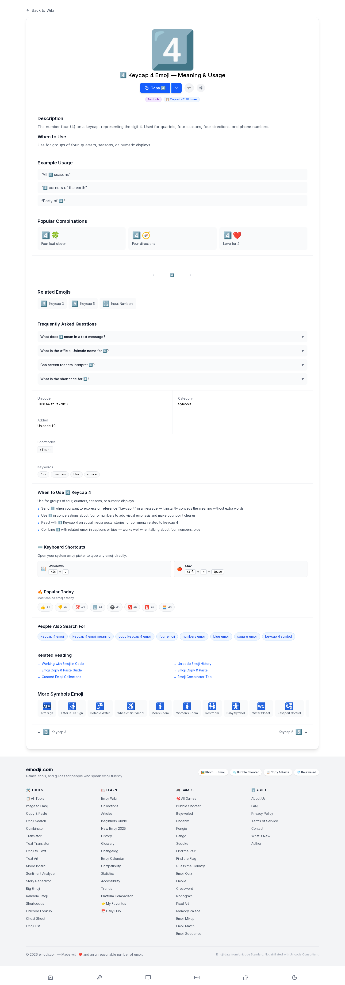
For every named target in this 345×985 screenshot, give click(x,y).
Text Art (32, 858)
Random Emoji (37, 896)
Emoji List (33, 926)
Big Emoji (33, 888)
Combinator (35, 828)
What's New (260, 836)
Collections (109, 806)
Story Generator (38, 881)
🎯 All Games (186, 798)
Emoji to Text (36, 851)
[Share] (201, 88)
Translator (34, 836)
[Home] (50, 977)
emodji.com (39, 769)
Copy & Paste (36, 813)
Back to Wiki (43, 10)
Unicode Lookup (39, 911)
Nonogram (184, 896)
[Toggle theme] (294, 977)
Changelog (109, 851)
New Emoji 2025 (113, 828)
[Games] (196, 977)
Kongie (181, 828)
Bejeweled (184, 813)
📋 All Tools (35, 798)
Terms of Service (264, 821)
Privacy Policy (262, 813)
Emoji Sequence (188, 934)
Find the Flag (186, 858)
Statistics (108, 873)
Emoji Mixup (185, 919)
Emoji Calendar (112, 858)
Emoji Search (36, 821)
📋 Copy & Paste (277, 772)
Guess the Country (190, 866)
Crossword (184, 888)
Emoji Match (185, 926)
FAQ (254, 806)
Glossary (108, 843)
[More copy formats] (176, 88)
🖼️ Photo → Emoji (213, 772)
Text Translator (38, 843)
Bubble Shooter (188, 806)
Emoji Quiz (184, 873)
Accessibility (110, 881)
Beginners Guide (114, 821)
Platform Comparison (117, 896)
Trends (106, 888)
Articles (106, 813)
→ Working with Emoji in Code (61, 664)
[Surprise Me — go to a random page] (245, 977)
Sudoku (182, 843)
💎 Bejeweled (306, 772)
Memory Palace (188, 911)
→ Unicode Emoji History (192, 664)
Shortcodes (35, 903)
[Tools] (99, 977)
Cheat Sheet (35, 919)
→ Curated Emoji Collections (59, 677)
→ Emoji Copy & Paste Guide (60, 670)
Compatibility (111, 866)
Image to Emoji (37, 806)
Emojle (181, 881)
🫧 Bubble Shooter (246, 772)
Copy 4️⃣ (158, 88)
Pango (181, 836)
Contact (257, 828)
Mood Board (36, 866)
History (106, 836)
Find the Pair (186, 851)
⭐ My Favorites (113, 903)
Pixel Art (182, 903)
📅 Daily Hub (111, 911)
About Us (258, 798)
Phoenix (182, 821)
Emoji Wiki (109, 798)
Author (256, 843)
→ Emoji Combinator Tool (192, 677)
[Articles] (148, 977)
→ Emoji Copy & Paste (190, 670)
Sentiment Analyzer (41, 873)
